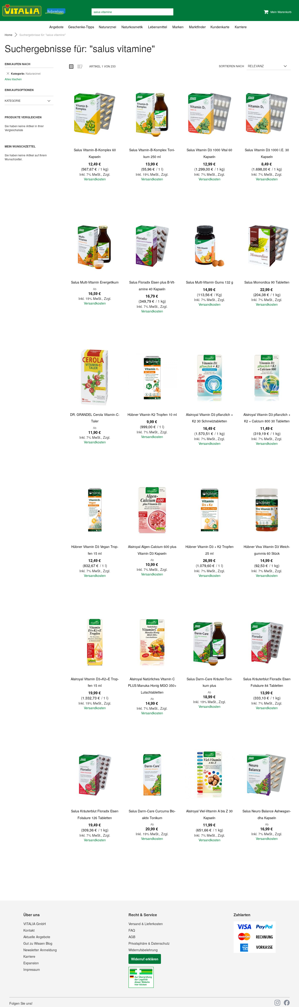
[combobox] (132, 11)
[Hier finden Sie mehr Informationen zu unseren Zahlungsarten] (255, 951)
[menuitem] (57, 27)
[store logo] (33, 9)
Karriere (29, 956)
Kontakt (29, 930)
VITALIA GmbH (34, 923)
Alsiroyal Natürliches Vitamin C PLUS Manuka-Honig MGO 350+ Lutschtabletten (152, 686)
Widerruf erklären (144, 959)
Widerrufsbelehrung (143, 949)
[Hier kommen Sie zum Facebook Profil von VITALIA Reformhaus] (287, 1003)
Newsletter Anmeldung (40, 949)
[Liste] (79, 66)
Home (9, 35)
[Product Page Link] (95, 113)
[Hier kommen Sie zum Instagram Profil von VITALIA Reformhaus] (277, 1003)
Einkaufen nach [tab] (17, 64)
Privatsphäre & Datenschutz (149, 943)
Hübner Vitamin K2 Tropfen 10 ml (152, 414)
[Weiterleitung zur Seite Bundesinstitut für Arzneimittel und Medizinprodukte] (141, 986)
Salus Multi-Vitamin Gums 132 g (209, 282)
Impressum (31, 969)
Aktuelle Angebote (36, 936)
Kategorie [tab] (13, 100)
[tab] (149, 27)
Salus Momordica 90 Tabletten (266, 282)
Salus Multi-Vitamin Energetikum (95, 282)
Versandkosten (95, 179)
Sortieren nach (231, 66)
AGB (131, 936)
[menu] (149, 27)
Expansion (31, 963)
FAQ (131, 930)
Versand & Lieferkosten (145, 923)
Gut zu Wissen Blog (37, 943)
